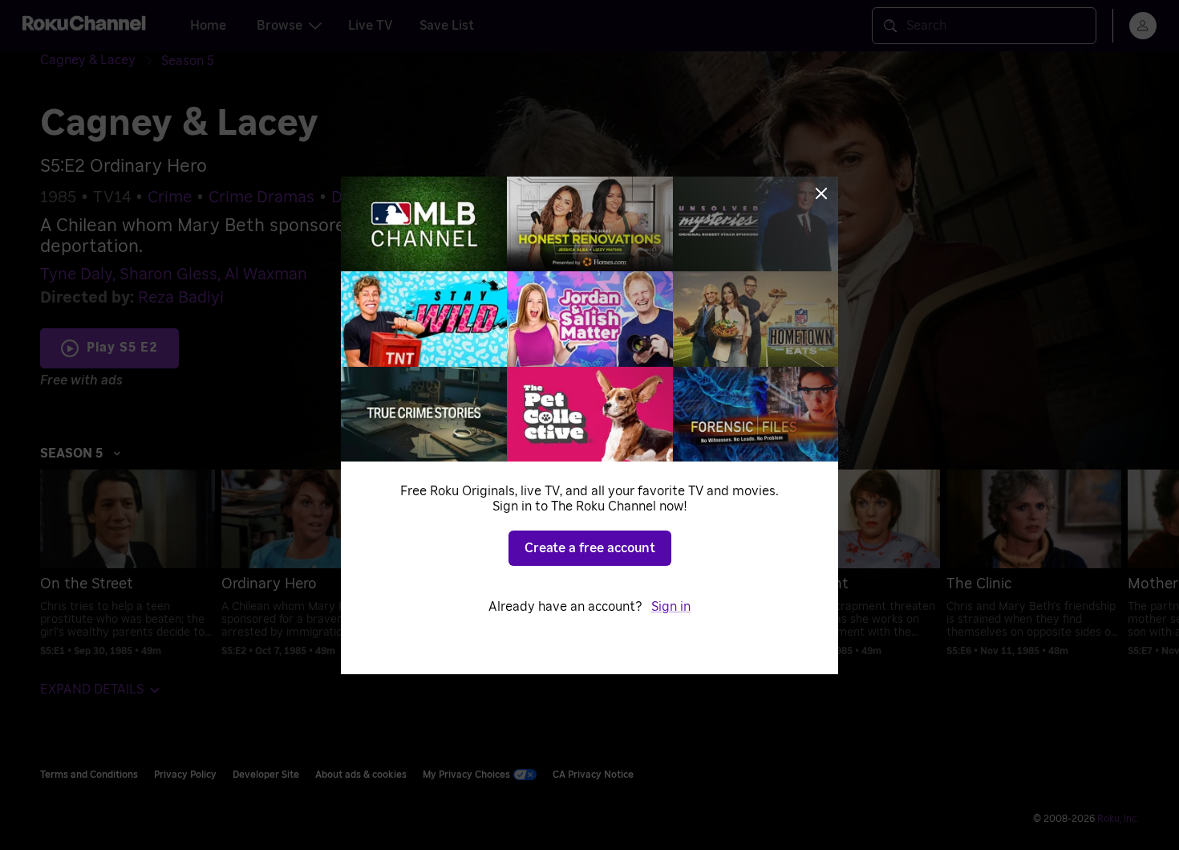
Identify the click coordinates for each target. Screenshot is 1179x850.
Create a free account (590, 548)
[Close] (821, 193)
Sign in (671, 606)
